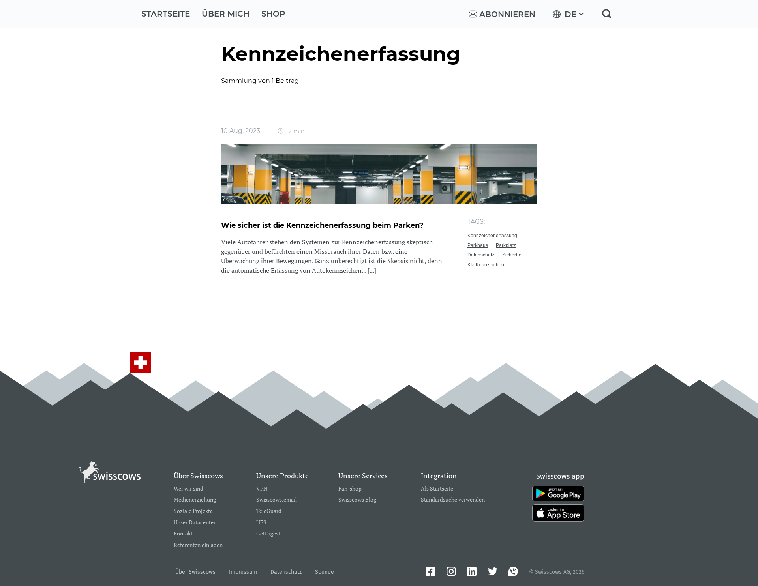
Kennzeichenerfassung (492, 235)
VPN (261, 488)
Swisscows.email (276, 499)
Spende (324, 572)
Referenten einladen (198, 545)
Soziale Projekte (193, 511)
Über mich (226, 14)
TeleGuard (268, 511)
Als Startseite (437, 488)
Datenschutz (480, 255)
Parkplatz (506, 245)
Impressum (243, 572)
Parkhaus (477, 245)
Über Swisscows (195, 572)
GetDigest (268, 533)
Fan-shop (350, 488)
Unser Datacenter (195, 522)
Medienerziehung (195, 499)
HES (261, 522)
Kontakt (183, 533)
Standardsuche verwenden (453, 499)
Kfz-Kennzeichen (485, 265)
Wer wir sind (188, 488)
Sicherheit (513, 255)
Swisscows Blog (357, 499)
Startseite (165, 14)
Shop (273, 14)
